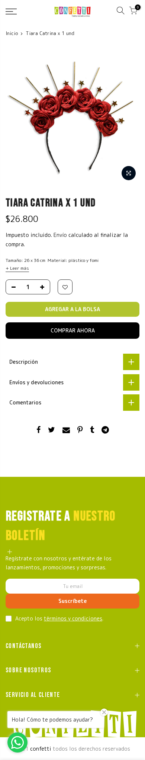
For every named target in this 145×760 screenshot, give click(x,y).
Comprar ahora (73, 330)
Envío (61, 234)
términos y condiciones (73, 618)
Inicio (12, 33)
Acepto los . (59, 618)
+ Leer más (17, 268)
